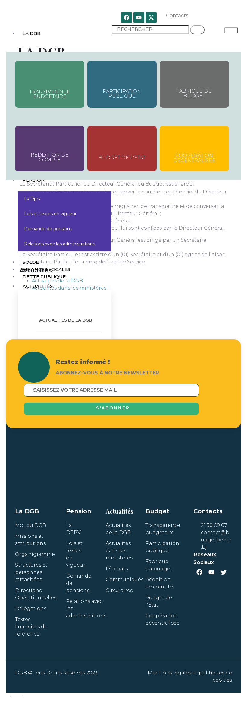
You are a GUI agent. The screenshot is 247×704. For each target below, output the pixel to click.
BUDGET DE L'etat (121, 158)
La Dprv (32, 198)
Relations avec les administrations (59, 244)
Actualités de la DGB (65, 320)
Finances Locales (46, 269)
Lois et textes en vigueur (50, 213)
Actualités (38, 286)
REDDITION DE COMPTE (50, 157)
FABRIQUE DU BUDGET (194, 93)
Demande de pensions (48, 228)
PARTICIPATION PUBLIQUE (122, 93)
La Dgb (32, 33)
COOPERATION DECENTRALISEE (194, 158)
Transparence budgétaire (49, 94)
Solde (31, 262)
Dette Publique (44, 276)
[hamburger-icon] (231, 30)
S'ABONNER (113, 408)
